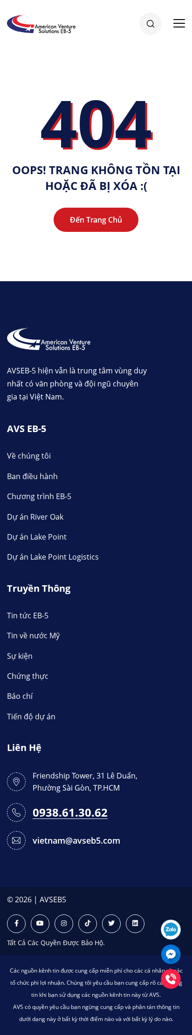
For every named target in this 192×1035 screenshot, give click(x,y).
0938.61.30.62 (70, 812)
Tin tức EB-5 (27, 615)
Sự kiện (20, 656)
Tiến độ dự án (31, 716)
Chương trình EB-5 (39, 496)
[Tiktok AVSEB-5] (87, 923)
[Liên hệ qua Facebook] (170, 953)
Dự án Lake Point (37, 537)
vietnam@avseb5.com (76, 840)
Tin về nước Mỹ (33, 635)
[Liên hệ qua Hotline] (170, 978)
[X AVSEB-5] (111, 923)
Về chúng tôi (29, 456)
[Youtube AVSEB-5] (40, 923)
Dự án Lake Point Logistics (53, 557)
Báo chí (20, 696)
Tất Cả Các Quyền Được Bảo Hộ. (56, 942)
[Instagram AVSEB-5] (64, 923)
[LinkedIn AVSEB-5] (135, 923)
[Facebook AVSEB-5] (16, 923)
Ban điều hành (32, 476)
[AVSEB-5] (48, 338)
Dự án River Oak (35, 517)
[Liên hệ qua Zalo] (170, 928)
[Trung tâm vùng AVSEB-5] (41, 23)
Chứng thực (27, 676)
